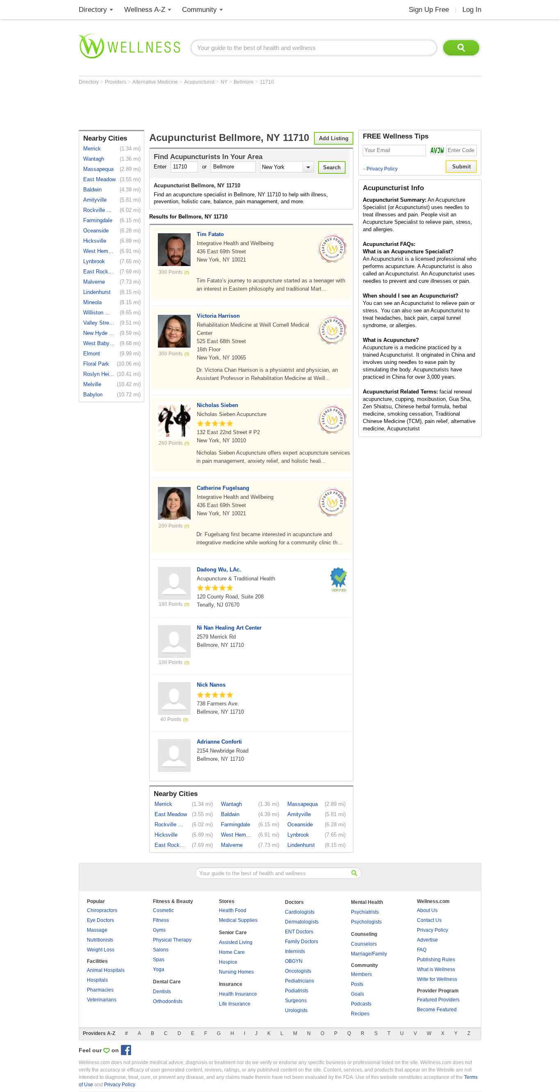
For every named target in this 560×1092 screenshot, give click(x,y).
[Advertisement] (228, 107)
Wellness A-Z (144, 10)
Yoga (158, 969)
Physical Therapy (172, 940)
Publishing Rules (436, 959)
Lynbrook (94, 261)
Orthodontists (167, 1001)
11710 (267, 82)
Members (361, 974)
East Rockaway (99, 271)
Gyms (159, 930)
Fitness (161, 920)
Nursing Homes (236, 972)
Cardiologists (299, 912)
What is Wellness (436, 969)
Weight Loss (100, 950)
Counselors (364, 944)
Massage (97, 930)
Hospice (228, 962)
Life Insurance (234, 1004)
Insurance (230, 984)
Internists (295, 951)
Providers (116, 82)
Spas (158, 959)
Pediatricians (299, 981)
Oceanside (96, 231)
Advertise (427, 940)
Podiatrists (296, 991)
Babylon (92, 394)
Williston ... (96, 312)
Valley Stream (99, 323)
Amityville (95, 200)
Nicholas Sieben (217, 405)
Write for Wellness (437, 979)
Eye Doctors (100, 920)
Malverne (94, 282)
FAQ (421, 950)
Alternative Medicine (155, 82)
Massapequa (98, 169)
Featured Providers (438, 1000)
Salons (160, 950)
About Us (427, 910)
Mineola (92, 302)
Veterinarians (101, 1000)
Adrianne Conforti (219, 742)
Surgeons (296, 1000)
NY (225, 82)
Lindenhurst (97, 292)
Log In (471, 10)
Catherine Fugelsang (223, 488)
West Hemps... (99, 251)
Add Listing (333, 138)
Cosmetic (163, 910)
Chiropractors (102, 910)
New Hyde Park (99, 333)
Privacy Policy (380, 169)
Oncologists (298, 971)
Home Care (232, 952)
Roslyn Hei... (98, 374)
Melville (92, 384)
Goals (357, 994)
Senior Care (233, 932)
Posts (357, 984)
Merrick (92, 149)
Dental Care (167, 982)
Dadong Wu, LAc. (219, 569)
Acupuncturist (200, 82)
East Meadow (99, 179)
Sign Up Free (429, 10)
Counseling (364, 934)
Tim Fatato (210, 234)
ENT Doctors (299, 932)
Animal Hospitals (106, 970)
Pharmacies (100, 990)
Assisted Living (236, 942)
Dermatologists (302, 922)
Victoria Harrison (218, 316)
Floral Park (96, 364)
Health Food (232, 910)
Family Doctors (301, 941)
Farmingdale (97, 220)
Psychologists (366, 922)
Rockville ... (97, 210)
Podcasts (361, 1004)
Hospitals (97, 980)
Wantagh (93, 159)
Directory (93, 10)
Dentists (162, 991)
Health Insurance (238, 994)
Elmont (91, 353)
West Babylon (99, 343)
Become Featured (437, 1009)
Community (199, 10)
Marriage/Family (369, 954)
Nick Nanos (211, 685)
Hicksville (94, 241)
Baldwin (92, 190)
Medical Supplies (238, 920)
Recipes (360, 1014)
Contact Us (429, 920)
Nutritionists (100, 940)
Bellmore (244, 82)
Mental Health (367, 902)
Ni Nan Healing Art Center (229, 628)
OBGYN (294, 961)
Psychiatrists (365, 912)
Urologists (296, 1010)
